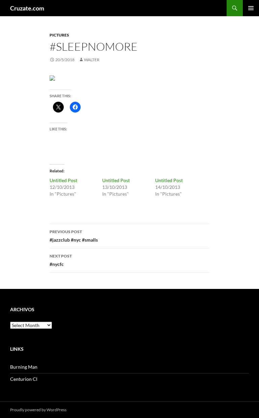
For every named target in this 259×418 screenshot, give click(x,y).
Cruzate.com (27, 8)
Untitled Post (63, 180)
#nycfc (61, 260)
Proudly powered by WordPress (38, 409)
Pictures (59, 35)
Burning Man (23, 367)
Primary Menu (251, 8)
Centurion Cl (23, 379)
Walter (91, 59)
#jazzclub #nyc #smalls (74, 236)
